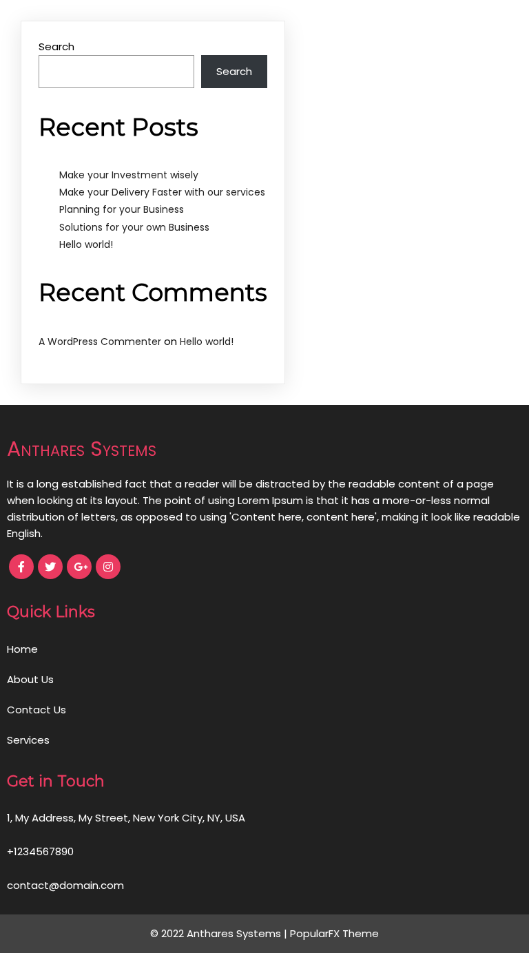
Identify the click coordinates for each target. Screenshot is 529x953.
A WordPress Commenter (100, 341)
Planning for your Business (121, 209)
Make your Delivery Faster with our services (162, 192)
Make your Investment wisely (128, 175)
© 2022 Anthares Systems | (220, 933)
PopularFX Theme (334, 933)
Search (56, 46)
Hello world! (86, 244)
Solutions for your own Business (134, 227)
